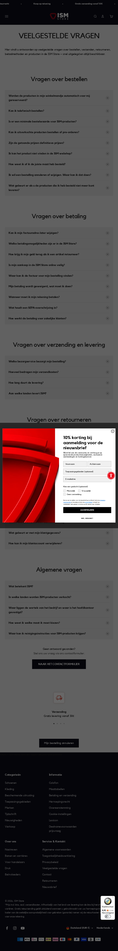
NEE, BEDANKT (87, 518)
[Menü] (113, 898)
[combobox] (86, 472)
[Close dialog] (112, 431)
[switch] (108, 916)
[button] (111, 475)
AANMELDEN (87, 510)
